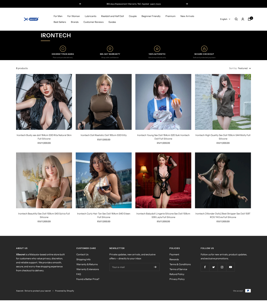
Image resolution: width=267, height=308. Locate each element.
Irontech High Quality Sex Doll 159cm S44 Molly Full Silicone (222, 137)
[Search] (236, 19)
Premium (170, 16)
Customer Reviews (93, 22)
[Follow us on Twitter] (213, 267)
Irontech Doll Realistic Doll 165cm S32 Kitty (104, 135)
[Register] (155, 267)
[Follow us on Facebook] (205, 267)
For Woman (73, 16)
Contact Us (82, 254)
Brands (74, 22)
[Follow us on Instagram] (222, 267)
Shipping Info (83, 259)
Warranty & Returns (87, 264)
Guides (112, 22)
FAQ (78, 274)
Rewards (174, 259)
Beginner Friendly (151, 16)
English (223, 19)
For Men (58, 16)
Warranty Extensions (87, 269)
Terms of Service (178, 269)
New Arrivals (187, 16)
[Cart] (249, 19)
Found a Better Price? (87, 279)
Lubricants (90, 16)
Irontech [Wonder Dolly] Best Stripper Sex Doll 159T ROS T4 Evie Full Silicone (222, 215)
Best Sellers (60, 22)
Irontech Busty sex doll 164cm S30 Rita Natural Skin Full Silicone (44, 137)
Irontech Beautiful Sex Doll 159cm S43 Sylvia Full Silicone (44, 215)
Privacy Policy (177, 279)
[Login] (242, 19)
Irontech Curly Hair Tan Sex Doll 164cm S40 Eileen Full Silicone (103, 215)
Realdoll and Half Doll (112, 16)
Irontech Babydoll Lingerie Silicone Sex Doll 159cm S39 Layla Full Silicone (163, 215)
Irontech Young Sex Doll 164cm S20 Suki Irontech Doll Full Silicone (163, 137)
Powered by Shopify (64, 291)
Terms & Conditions (180, 264)
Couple (133, 16)
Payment (174, 254)
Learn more (155, 4)
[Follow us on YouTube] (230, 267)
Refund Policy (177, 274)
